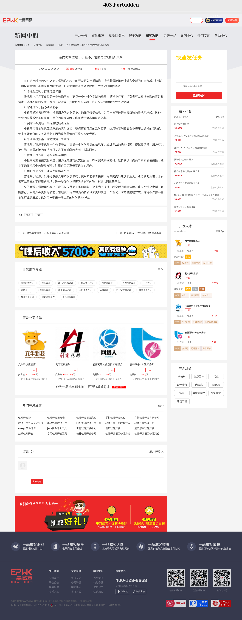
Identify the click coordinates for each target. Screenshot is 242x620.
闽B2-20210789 (41, 605)
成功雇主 (98, 587)
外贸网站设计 (129, 283)
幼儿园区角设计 (65, 283)
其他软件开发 (211, 322)
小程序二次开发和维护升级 (187, 183)
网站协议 (76, 587)
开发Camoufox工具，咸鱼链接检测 (190, 147)
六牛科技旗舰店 (27, 364)
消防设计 (25, 290)
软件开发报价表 (56, 417)
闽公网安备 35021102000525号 (70, 605)
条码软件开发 (25, 433)
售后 (188, 256)
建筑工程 (182, 401)
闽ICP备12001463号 (21, 605)
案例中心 (187, 35)
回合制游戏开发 (181, 124)
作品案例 (98, 577)
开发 (60, 45)
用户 (39, 215)
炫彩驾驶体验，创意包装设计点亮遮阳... (49, 233)
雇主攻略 (135, 35)
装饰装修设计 (145, 290)
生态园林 (199, 376)
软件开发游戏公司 (144, 423)
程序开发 (46, 86)
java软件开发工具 (57, 428)
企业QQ (124, 591)
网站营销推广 (48, 297)
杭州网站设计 (64, 290)
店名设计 (104, 290)
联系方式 (54, 591)
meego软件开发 (27, 428)
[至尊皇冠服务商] (199, 337)
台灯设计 (147, 283)
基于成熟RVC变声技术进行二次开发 (191, 136)
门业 (216, 376)
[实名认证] (219, 604)
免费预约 (199, 95)
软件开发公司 (27, 297)
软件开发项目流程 (86, 417)
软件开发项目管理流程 (146, 433)
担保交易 (76, 577)
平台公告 (81, 35)
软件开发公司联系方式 (117, 423)
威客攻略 (152, 35)
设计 (61, 101)
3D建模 (185, 263)
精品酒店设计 (87, 283)
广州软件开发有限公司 (146, 417)
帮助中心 (221, 35)
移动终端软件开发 (57, 423)
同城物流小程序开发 (183, 159)
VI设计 (185, 295)
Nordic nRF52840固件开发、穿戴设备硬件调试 (196, 195)
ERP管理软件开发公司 (88, 423)
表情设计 (195, 295)
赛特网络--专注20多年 (142, 364)
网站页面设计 (108, 283)
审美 (181, 393)
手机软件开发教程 (115, 417)
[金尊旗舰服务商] (199, 277)
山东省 (180, 250)
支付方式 (76, 591)
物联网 (185, 348)
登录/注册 (232, 20)
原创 (201, 289)
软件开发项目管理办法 (117, 433)
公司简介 (54, 577)
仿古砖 (182, 376)
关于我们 (54, 571)
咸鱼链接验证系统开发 (184, 207)
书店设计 (46, 283)
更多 (220, 117)
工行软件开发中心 (86, 428)
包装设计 (206, 295)
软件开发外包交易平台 (30, 423)
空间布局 (216, 393)
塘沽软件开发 (112, 428)
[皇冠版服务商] (198, 245)
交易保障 (76, 571)
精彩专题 (98, 582)
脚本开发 (206, 348)
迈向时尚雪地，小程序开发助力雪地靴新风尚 (87, 45)
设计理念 (182, 384)
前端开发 (195, 348)
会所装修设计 (85, 290)
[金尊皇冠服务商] (199, 310)
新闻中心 (37, 45)
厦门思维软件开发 (144, 428)
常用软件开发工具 (57, 433)
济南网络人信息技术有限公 (107, 364)
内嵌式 (199, 384)
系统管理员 (199, 393)
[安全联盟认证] (174, 604)
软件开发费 (24, 417)
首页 (27, 45)
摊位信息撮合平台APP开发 (187, 171)
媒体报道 (98, 35)
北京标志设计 (27, 283)
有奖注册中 (119, 387)
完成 (188, 289)
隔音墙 (216, 384)
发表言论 (37, 481)
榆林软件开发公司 (86, 433)
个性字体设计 (69, 297)
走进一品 (170, 35)
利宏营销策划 (62, 364)
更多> (161, 269)
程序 (28, 215)
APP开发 (207, 263)
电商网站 (196, 263)
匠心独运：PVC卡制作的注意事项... (144, 233)
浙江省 (180, 342)
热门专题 (204, 35)
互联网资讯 (117, 35)
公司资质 (76, 582)
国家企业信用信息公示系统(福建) (103, 605)
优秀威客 (98, 591)
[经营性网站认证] (197, 604)
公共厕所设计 (44, 290)
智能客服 (140, 591)
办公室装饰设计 (123, 290)
